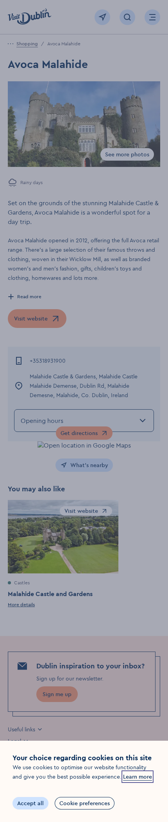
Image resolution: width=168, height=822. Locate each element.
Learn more (137, 777)
